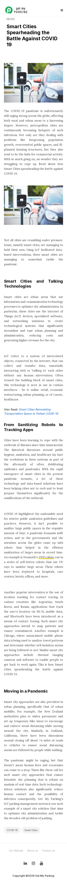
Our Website (16, 850)
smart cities (31, 830)
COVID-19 (12, 830)
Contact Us (48, 850)
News (11, 19)
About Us (32, 850)
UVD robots (45, 557)
